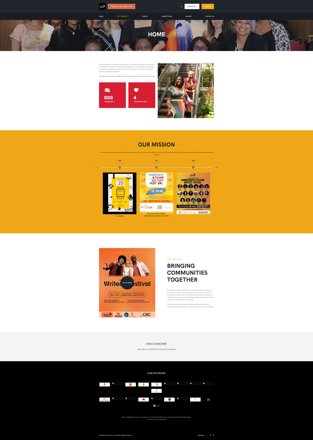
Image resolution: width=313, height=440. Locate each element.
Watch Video (127, 283)
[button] (217, 167)
